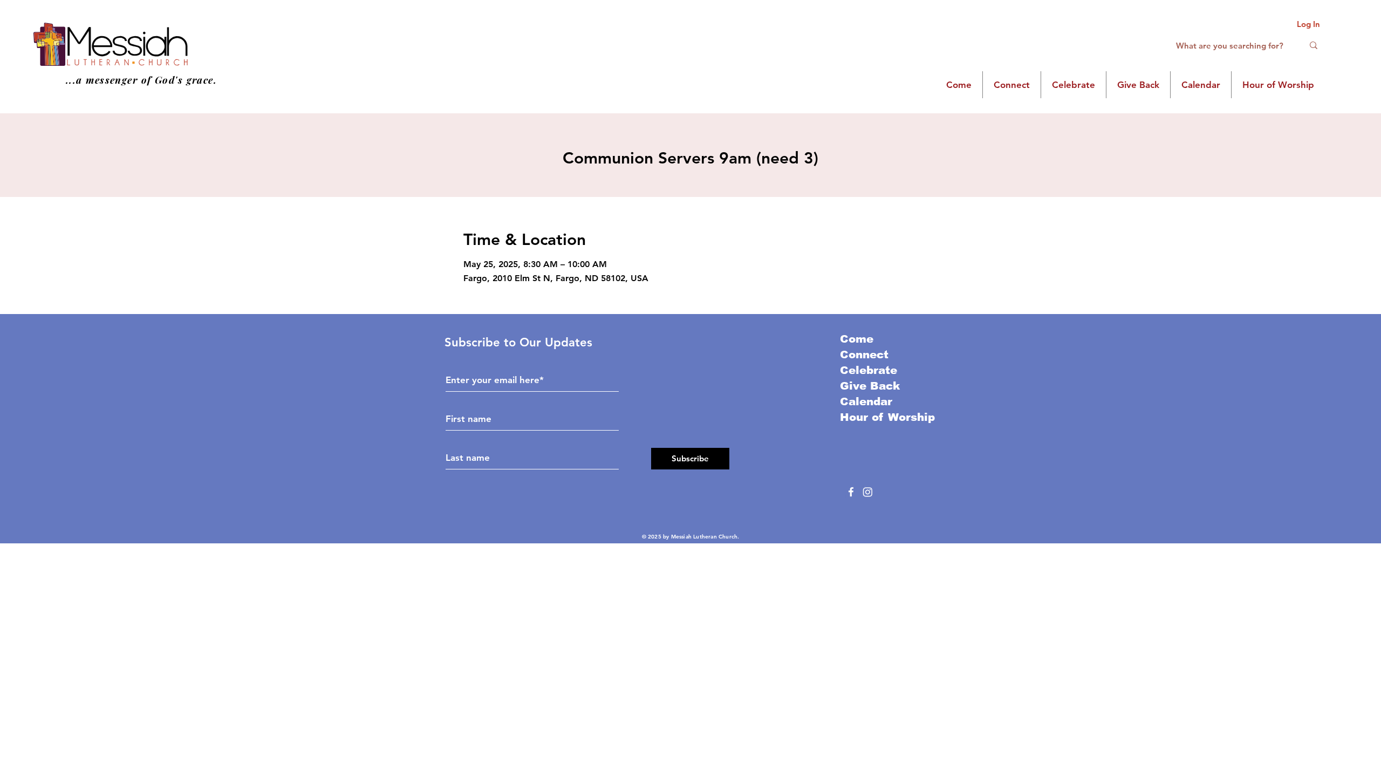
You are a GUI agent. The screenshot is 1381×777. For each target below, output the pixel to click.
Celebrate (868, 370)
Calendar (866, 401)
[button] (958, 84)
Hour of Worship (887, 417)
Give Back (870, 386)
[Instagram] (868, 492)
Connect (864, 354)
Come (856, 339)
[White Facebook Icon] (851, 492)
